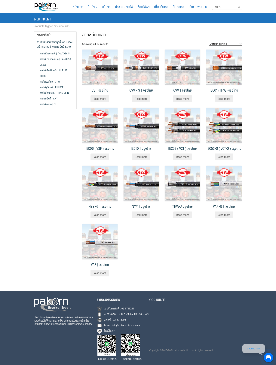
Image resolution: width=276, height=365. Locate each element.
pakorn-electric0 (107, 358)
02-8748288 (127, 308)
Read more (100, 98)
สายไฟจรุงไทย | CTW (50, 81)
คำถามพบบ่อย (198, 7)
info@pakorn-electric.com (126, 325)
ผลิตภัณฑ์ (42, 18)
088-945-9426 (141, 314)
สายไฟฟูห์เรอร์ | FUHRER (51, 87)
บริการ (106, 7)
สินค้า (92, 7)
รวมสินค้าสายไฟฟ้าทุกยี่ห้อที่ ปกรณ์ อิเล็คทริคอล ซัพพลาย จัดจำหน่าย (54, 44)
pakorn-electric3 (133, 358)
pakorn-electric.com (184, 350)
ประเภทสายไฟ (124, 7)
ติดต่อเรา (178, 7)
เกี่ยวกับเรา (161, 7)
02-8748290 (119, 319)
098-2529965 (126, 314)
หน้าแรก (78, 7)
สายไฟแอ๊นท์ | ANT (48, 98)
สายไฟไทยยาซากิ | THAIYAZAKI (54, 53)
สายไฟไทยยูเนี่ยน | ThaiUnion (54, 92)
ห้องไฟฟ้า (143, 7)
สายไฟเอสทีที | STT (48, 104)
